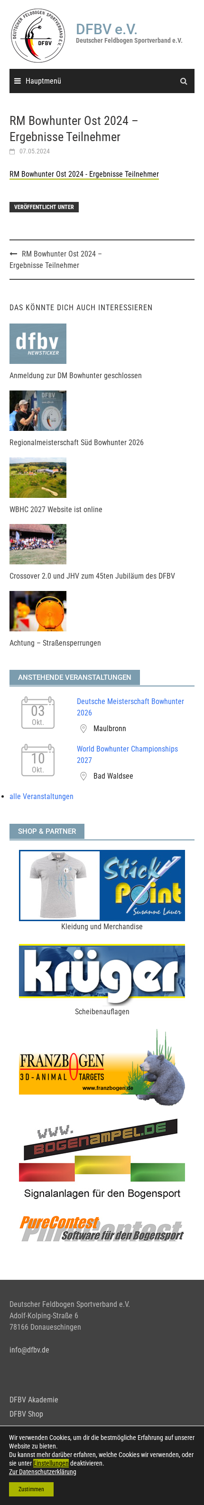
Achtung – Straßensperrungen (55, 643)
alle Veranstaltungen (41, 796)
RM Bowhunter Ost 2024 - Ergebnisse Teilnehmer (84, 174)
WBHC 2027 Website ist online (55, 509)
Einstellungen (51, 1463)
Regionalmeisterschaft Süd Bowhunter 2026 (76, 442)
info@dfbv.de (29, 1349)
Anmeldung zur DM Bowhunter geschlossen (75, 375)
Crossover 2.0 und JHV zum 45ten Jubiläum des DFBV (92, 576)
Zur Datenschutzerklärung (42, 1472)
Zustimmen (31, 1489)
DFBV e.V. (107, 29)
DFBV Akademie (33, 1399)
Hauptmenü (43, 81)
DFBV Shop (26, 1414)
